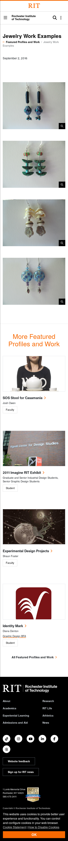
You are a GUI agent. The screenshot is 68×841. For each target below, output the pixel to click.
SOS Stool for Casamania (22, 398)
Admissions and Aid (15, 722)
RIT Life (47, 708)
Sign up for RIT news (21, 772)
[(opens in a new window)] (6, 738)
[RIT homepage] (30, 688)
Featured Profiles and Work (23, 42)
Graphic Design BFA (14, 636)
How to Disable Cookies (43, 827)
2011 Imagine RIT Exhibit (22, 472)
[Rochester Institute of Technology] (34, 6)
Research (48, 701)
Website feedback (19, 761)
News (45, 722)
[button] (5, 17)
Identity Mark (13, 626)
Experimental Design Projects (26, 551)
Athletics (47, 715)
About (6, 701)
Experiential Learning (16, 715)
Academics (9, 708)
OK (34, 834)
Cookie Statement (14, 827)
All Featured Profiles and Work (33, 657)
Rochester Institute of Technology (24, 17)
